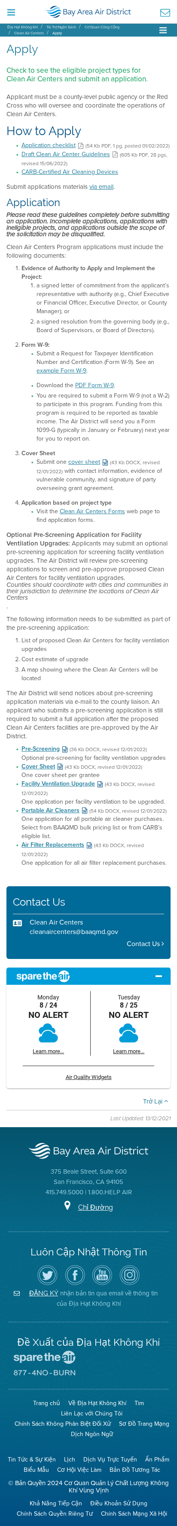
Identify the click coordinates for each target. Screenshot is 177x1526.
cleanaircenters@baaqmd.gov (74, 932)
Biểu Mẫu (36, 1469)
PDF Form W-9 (94, 385)
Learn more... (48, 1051)
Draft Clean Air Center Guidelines (65, 154)
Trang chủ (46, 1403)
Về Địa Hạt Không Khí (97, 1403)
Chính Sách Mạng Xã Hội (134, 1513)
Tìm (139, 1403)
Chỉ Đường (95, 1207)
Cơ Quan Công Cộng (102, 27)
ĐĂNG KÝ (43, 1293)
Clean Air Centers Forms (92, 511)
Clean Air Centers (29, 33)
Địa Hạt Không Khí (22, 27)
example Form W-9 (61, 370)
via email (101, 186)
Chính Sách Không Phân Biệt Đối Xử (63, 1423)
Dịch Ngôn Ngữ (92, 1434)
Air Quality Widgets (89, 1077)
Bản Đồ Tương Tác (135, 1469)
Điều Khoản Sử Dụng (118, 1503)
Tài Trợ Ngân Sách (61, 27)
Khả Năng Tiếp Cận (56, 1503)
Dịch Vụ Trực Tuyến (110, 1459)
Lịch (69, 1459)
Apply (57, 33)
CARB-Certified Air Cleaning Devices (69, 171)
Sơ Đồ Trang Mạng (144, 1423)
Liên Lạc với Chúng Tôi (91, 1413)
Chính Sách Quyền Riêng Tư (55, 1513)
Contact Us (144, 943)
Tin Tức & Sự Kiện (32, 1459)
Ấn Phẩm (157, 1459)
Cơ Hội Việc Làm (79, 1469)
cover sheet (84, 461)
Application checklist (48, 145)
